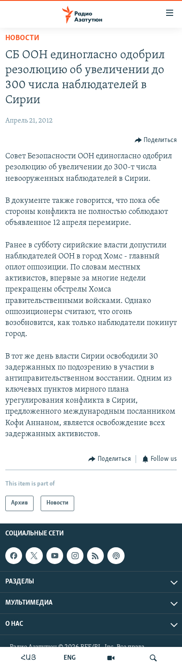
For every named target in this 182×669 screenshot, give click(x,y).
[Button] (156, 140)
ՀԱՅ (28, 658)
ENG (70, 658)
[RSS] (95, 555)
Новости (22, 38)
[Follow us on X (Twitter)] (34, 555)
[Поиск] (153, 658)
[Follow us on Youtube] (54, 555)
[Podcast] (115, 555)
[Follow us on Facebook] (13, 555)
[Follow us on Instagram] (75, 555)
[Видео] (111, 658)
